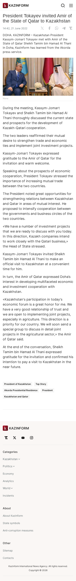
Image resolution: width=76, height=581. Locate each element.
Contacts (8, 557)
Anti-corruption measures (18, 530)
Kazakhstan (10, 459)
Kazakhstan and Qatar (16, 396)
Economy (8, 473)
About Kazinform (13, 515)
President (47, 390)
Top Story (41, 384)
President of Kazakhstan (17, 384)
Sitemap (8, 550)
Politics (7, 466)
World (6, 488)
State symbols (11, 523)
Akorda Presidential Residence (20, 390)
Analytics (8, 481)
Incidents (8, 495)
